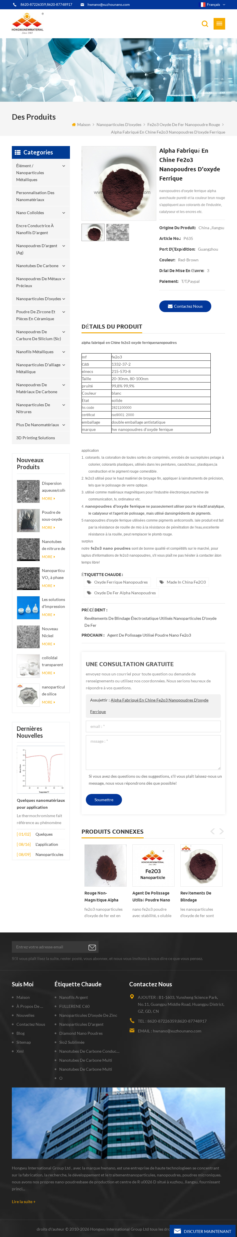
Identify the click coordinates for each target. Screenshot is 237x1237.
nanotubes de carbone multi (85, 1060)
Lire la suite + (24, 1201)
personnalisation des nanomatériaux (35, 196)
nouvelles (25, 1015)
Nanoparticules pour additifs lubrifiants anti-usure (50, 855)
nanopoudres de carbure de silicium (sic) (38, 335)
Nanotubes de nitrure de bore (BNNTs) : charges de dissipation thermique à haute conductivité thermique (53, 545)
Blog (20, 1033)
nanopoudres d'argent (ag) (36, 249)
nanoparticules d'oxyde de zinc (88, 1015)
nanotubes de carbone (37, 265)
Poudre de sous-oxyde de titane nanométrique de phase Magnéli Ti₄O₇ (53, 516)
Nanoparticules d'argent (81, 1024)
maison (83, 124)
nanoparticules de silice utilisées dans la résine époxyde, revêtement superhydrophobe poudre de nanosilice (53, 690)
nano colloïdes (30, 212)
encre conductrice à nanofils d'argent (35, 229)
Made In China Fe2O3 (186, 582)
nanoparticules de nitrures (33, 408)
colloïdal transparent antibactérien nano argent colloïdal (53, 661)
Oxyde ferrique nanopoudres (121, 582)
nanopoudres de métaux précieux (38, 282)
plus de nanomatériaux (37, 424)
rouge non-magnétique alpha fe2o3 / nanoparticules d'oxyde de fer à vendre (101, 898)
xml (20, 1051)
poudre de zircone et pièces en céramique (35, 315)
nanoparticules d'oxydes (119, 124)
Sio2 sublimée (71, 1042)
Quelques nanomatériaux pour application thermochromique (41, 804)
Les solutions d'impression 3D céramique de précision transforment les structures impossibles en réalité (53, 603)
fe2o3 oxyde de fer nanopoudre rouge (183, 124)
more (47, 498)
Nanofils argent (73, 997)
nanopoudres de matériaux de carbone (36, 388)
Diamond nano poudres (81, 1033)
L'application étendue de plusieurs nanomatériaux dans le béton (49, 845)
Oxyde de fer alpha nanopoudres (125, 592)
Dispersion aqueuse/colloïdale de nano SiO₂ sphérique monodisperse (53, 487)
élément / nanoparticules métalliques (30, 172)
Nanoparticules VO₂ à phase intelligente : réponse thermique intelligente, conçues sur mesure (53, 574)
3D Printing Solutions (35, 437)
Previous (212, 831)
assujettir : (149, 705)
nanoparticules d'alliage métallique (38, 368)
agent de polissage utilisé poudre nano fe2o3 (149, 635)
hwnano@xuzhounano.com (109, 4)
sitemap (23, 1042)
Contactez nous (188, 306)
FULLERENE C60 (74, 1006)
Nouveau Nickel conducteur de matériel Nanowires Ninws (52, 632)
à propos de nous (31, 1006)
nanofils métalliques (34, 351)
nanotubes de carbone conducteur (90, 1051)
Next (221, 831)
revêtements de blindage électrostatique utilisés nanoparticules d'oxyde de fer (150, 622)
